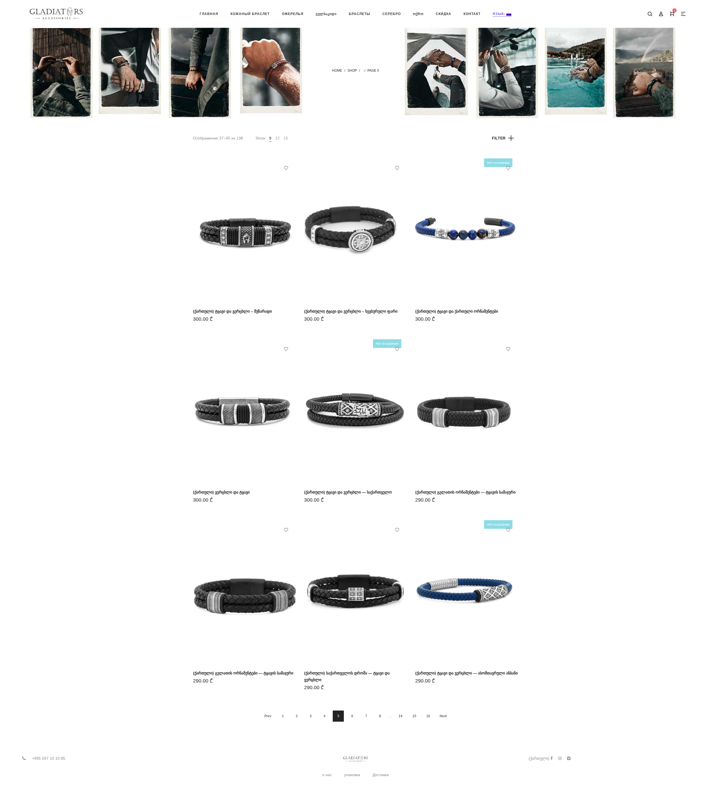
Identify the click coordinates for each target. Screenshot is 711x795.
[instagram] (560, 758)
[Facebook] (551, 758)
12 (277, 138)
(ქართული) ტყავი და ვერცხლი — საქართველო (348, 492)
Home (337, 71)
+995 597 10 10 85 (48, 758)
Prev (267, 716)
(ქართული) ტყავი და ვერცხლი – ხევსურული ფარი (350, 311)
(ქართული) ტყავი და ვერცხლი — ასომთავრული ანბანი (466, 673)
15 (286, 138)
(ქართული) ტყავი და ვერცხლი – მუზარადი (232, 311)
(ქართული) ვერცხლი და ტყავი (221, 492)
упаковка (352, 774)
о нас (327, 774)
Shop (352, 71)
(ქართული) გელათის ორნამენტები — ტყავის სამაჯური (465, 492)
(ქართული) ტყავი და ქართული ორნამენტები (456, 311)
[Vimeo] (568, 758)
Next (443, 716)
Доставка (380, 774)
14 (400, 716)
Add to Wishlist (286, 168)
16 (428, 716)
